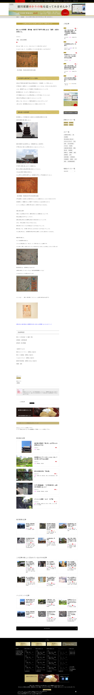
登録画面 (32, 429)
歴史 (18, 39)
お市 (70, 154)
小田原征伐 (72, 156)
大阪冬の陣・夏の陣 (68, 148)
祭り (30, 652)
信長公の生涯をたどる (39, 1)
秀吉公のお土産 (72, 652)
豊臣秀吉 (66, 124)
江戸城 (50, 503)
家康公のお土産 (72, 653)
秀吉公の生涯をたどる (48, 1)
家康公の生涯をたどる (58, 1)
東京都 (18, 382)
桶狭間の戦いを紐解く (19, 653)
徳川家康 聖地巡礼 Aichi (19, 654)
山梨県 (33, 529)
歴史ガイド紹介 (29, 653)
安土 (74, 141)
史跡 (35, 449)
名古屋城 (66, 136)
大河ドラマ (28, 571)
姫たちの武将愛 (23, 39)
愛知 (74, 148)
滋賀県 (54, 605)
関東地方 (38, 463)
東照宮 (69, 49)
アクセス (66, 145)
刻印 (65, 161)
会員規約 (71, 670)
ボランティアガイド (68, 141)
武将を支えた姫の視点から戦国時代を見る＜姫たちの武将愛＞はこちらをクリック (34, 324)
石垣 (47, 503)
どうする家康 (38, 504)
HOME (32, 1)
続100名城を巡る (52, 475)
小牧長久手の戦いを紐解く (19, 652)
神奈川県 (29, 584)
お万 (75, 159)
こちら (34, 693)
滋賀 (75, 152)
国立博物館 (23, 343)
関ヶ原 (65, 150)
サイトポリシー (72, 668)
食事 (32, 652)
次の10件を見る (47, 628)
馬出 (47, 475)
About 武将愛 (72, 666)
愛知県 (29, 545)
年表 (28, 583)
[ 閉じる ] (75, 691)
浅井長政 (66, 154)
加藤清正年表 (61, 671)
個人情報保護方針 (73, 669)
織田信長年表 (27, 671)
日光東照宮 (66, 159)
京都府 (70, 547)
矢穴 (33, 546)
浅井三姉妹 (66, 156)
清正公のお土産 (72, 654)
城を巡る (43, 475)
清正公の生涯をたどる (67, 1)
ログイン (18, 427)
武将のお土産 (75, 1)
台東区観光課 (24, 340)
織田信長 (66, 122)
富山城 (71, 145)
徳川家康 (18, 377)
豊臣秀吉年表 (39, 671)
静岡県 (49, 567)
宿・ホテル (28, 654)
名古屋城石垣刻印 (71, 161)
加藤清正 (71, 124)
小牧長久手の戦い (67, 134)
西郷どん (66, 152)
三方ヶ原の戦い (71, 143)
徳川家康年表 (50, 671)
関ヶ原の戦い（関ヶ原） (68, 139)
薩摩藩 (71, 152)
